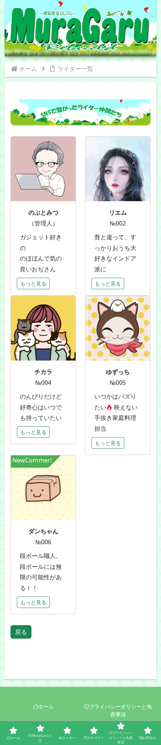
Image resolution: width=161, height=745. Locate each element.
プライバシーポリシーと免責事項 (120, 710)
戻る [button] (21, 632)
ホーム (46, 706)
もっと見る (33, 283)
